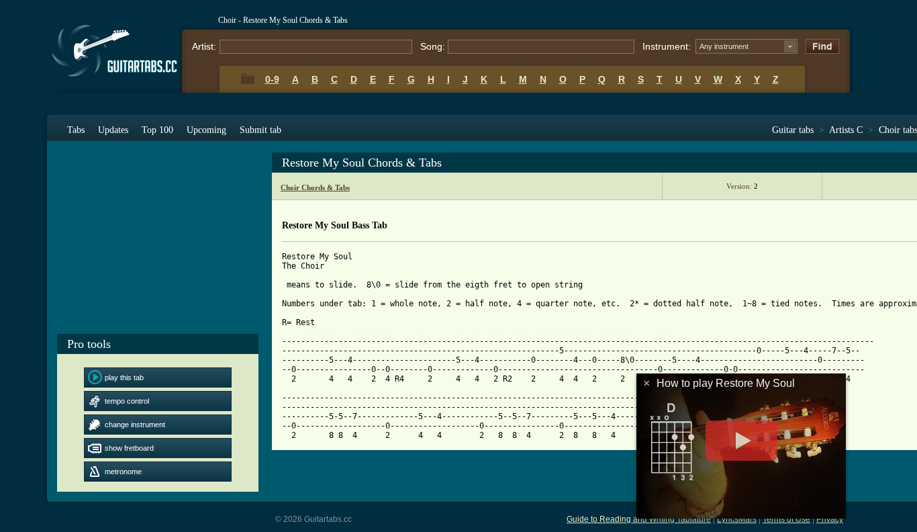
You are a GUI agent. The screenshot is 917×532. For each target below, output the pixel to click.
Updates (113, 130)
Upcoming (206, 130)
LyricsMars (737, 519)
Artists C (846, 130)
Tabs (76, 130)
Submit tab (260, 130)
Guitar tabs (793, 130)
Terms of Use (786, 519)
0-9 (272, 79)
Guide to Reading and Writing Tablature (639, 519)
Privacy (829, 519)
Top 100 (157, 130)
